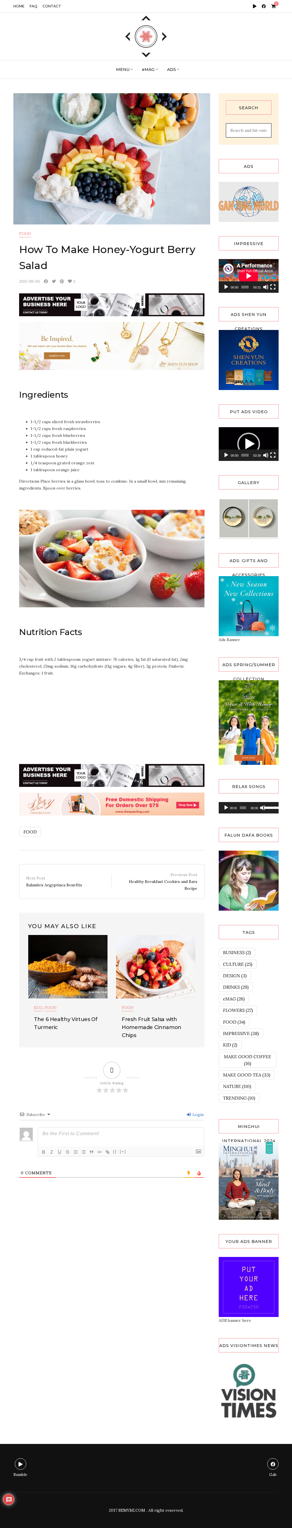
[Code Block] (100, 1152)
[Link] (107, 1152)
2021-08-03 (29, 281)
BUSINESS (237, 952)
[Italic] (52, 1152)
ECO (38, 1007)
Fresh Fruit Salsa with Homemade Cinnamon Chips (151, 1027)
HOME (19, 6)
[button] (248, 444)
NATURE (237, 1086)
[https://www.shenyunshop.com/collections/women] (249, 605)
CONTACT (51, 6)
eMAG (148, 69)
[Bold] (44, 1152)
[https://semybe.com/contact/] (249, 1286)
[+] (123, 1151)
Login (197, 1114)
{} (115, 1151)
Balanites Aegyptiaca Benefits (54, 882)
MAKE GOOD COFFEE (247, 1060)
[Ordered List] (76, 1152)
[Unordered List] (84, 1152)
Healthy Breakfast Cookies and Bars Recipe (163, 881)
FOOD (25, 233)
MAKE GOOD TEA (246, 1075)
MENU (122, 69)
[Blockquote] (92, 1152)
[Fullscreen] (273, 287)
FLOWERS (238, 1010)
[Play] (226, 287)
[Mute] (266, 287)
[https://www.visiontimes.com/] (249, 1390)
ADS (171, 69)
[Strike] (68, 1152)
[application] (249, 276)
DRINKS (236, 987)
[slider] (245, 455)
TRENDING (239, 1098)
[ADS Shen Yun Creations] (249, 359)
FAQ (33, 6)
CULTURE (237, 964)
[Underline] (60, 1152)
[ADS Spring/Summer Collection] (249, 722)
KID (230, 1045)
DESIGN (235, 975)
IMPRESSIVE (241, 1033)
